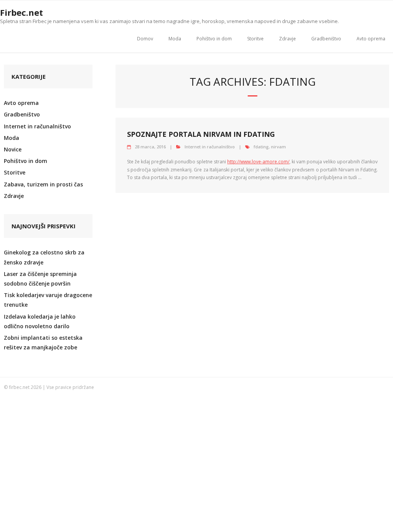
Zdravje (287, 38)
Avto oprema (371, 38)
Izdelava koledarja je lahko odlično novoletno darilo (40, 321)
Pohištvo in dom (214, 38)
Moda (174, 38)
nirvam (278, 147)
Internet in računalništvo (210, 147)
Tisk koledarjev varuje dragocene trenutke (48, 299)
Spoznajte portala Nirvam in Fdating (201, 134)
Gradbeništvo (326, 38)
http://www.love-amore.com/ (258, 161)
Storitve (255, 38)
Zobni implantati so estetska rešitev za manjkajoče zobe (43, 342)
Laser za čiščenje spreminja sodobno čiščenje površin (40, 278)
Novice (12, 149)
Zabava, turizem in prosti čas (43, 184)
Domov (145, 38)
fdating (261, 147)
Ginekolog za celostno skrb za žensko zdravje (44, 257)
